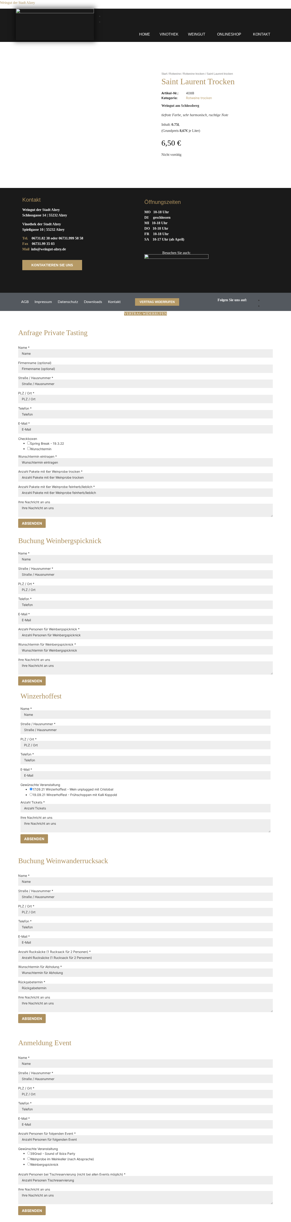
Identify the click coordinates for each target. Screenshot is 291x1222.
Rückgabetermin (31, 982)
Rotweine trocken (194, 73)
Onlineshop (229, 34)
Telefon (25, 408)
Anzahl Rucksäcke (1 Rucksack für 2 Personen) (54, 951)
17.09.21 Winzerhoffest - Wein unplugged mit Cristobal (73, 789)
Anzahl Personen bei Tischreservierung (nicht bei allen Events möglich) (71, 1174)
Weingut (196, 34)
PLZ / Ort (26, 393)
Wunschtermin (40, 449)
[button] (197, 34)
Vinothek (169, 34)
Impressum (43, 302)
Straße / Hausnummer (35, 378)
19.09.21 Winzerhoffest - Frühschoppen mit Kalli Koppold (75, 794)
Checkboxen (27, 438)
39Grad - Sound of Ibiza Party (52, 1153)
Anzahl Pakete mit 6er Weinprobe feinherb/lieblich (56, 486)
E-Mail (24, 423)
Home (144, 34)
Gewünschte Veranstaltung (40, 784)
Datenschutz (68, 302)
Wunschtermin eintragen (37, 456)
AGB (25, 302)
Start (164, 73)
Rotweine (175, 73)
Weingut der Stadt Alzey (17, 3)
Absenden (32, 523)
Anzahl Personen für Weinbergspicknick (49, 629)
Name (24, 347)
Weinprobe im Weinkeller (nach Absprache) (62, 1159)
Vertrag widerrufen (145, 314)
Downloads (93, 302)
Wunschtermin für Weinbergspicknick (47, 644)
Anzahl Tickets (32, 802)
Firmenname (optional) (34, 363)
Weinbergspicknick (44, 1164)
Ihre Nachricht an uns (34, 502)
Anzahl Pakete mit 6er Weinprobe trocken (50, 471)
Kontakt (261, 34)
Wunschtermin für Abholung (40, 966)
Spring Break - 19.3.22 (47, 443)
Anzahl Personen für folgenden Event (47, 1133)
